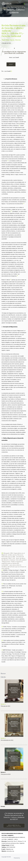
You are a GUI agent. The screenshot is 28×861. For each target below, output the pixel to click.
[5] (2, 626)
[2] (2, 570)
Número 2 (3, 738)
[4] (2, 591)
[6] (2, 640)
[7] (2, 650)
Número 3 (3, 704)
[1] (11, 71)
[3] (2, 583)
